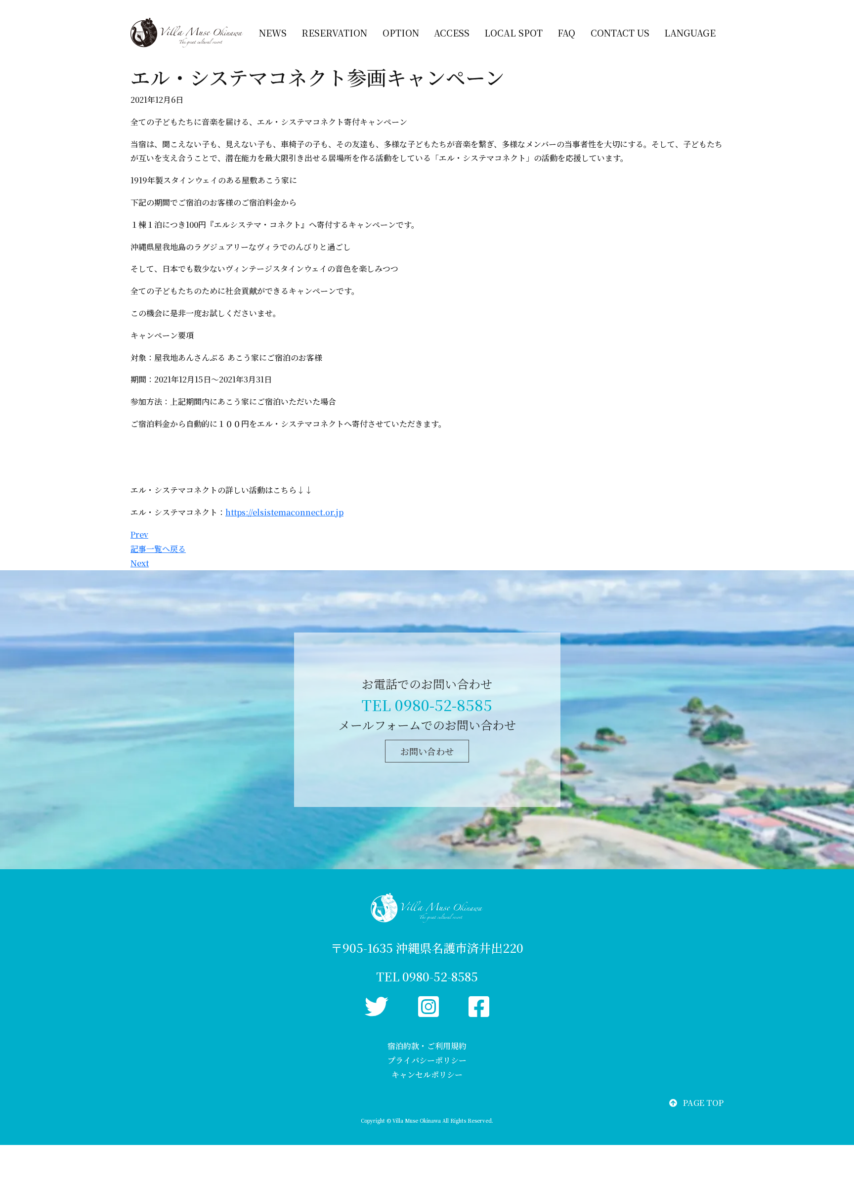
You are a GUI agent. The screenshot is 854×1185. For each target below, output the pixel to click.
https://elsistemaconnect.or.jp (284, 512)
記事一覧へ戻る (158, 548)
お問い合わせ (427, 751)
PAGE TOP (703, 1102)
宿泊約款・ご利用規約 (427, 1046)
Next (139, 563)
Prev (139, 534)
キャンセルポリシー (427, 1074)
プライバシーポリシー (427, 1060)
